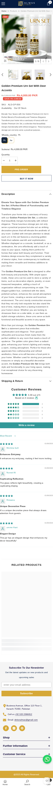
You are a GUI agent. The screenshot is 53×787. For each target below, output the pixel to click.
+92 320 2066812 (23, 714)
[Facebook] (6, 728)
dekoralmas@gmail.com (26, 720)
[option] (26, 39)
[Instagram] (14, 728)
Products (13, 11)
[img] (6, 444)
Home (3, 11)
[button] (43, 61)
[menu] (3, 3)
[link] (26, 644)
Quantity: (5, 154)
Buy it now (26, 178)
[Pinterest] (22, 728)
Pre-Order (21, 169)
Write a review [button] (27, 425)
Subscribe (26, 693)
